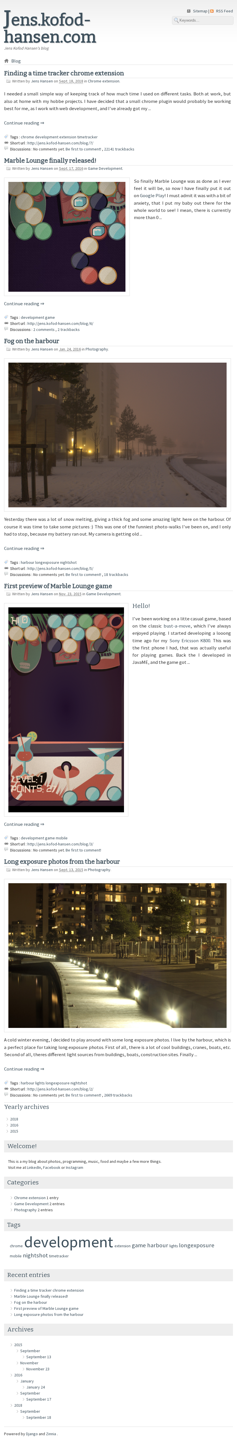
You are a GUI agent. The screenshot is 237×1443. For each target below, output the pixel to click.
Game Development (105, 168)
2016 (14, 1125)
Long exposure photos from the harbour (62, 861)
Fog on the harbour (31, 341)
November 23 (37, 1369)
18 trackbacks (116, 574)
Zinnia (51, 1433)
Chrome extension (103, 81)
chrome (27, 137)
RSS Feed (224, 11)
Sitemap (200, 11)
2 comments (44, 329)
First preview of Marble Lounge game (58, 586)
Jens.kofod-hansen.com (50, 28)
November (29, 1362)
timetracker (87, 137)
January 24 (35, 1387)
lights (40, 1083)
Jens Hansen (42, 81)
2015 (14, 1131)
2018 (14, 1119)
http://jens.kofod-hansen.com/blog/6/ (60, 323)
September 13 (38, 1356)
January (27, 1381)
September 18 (38, 1417)
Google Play (152, 195)
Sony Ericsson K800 (189, 640)
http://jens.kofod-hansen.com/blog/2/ (60, 1089)
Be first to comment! (84, 149)
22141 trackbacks (119, 149)
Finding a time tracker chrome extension (64, 73)
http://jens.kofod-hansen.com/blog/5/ (60, 568)
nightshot (68, 562)
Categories (23, 1182)
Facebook (51, 1167)
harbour (27, 562)
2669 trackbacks (118, 1095)
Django (32, 1433)
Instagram (74, 1167)
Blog (16, 61)
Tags (14, 1225)
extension (67, 137)
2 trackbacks (69, 329)
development (46, 137)
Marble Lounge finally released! (50, 160)
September (30, 1350)
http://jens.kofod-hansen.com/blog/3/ (60, 844)
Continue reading (22, 123)
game (50, 317)
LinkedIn (34, 1167)
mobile (62, 838)
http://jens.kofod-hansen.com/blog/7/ (60, 143)
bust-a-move (177, 626)
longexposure (47, 562)
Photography (97, 349)
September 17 (38, 1399)
